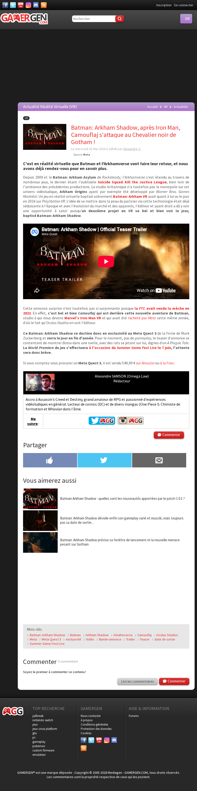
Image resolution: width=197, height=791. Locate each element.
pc (34, 737)
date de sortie (164, 639)
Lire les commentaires (137, 681)
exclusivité (73, 639)
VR (26, 118)
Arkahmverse (123, 635)
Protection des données (96, 729)
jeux (35, 724)
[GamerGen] (24, 19)
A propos (86, 720)
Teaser (145, 639)
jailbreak (37, 716)
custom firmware (43, 750)
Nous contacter (91, 716)
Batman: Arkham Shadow (47, 635)
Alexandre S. (132, 149)
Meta (33, 639)
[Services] (44, 5)
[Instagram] (28, 5)
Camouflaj (144, 635)
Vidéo (90, 639)
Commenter (171, 434)
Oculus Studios (167, 635)
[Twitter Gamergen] (101, 423)
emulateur (39, 755)
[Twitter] (13, 5)
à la (167, 363)
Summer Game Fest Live (47, 643)
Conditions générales (94, 724)
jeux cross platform (44, 729)
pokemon (38, 746)
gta (34, 733)
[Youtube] (21, 5)
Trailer (130, 639)
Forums (134, 716)
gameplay (38, 742)
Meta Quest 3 (51, 639)
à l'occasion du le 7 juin (130, 347)
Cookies (86, 733)
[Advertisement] (99, 65)
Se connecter (183, 5)
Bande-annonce (110, 639)
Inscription (164, 5)
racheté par (142, 317)
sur (145, 363)
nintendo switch (42, 720)
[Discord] (36, 5)
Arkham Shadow (97, 635)
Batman (75, 635)
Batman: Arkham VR (130, 196)
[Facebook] (5, 5)
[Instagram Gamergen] (130, 423)
